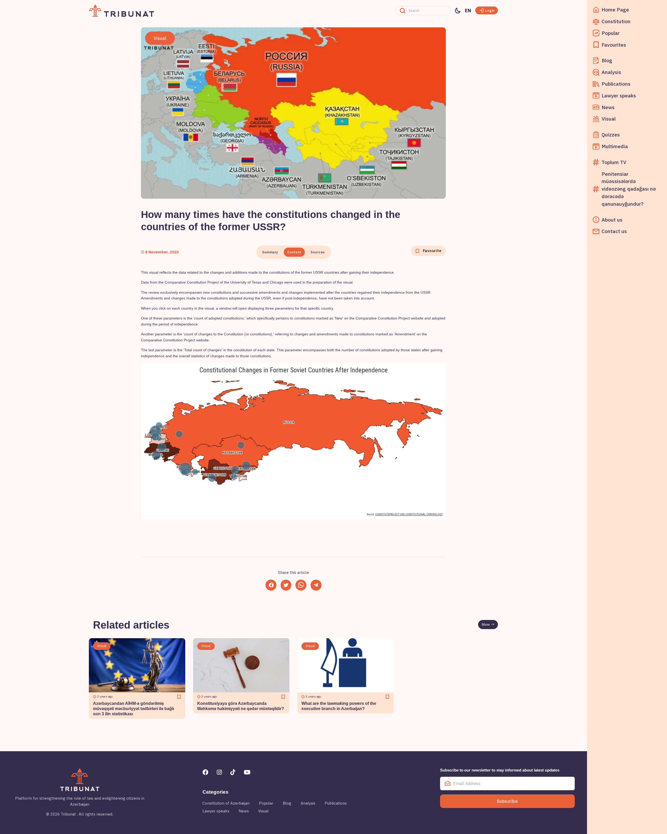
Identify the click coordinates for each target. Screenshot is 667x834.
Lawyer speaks (215, 810)
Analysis (308, 803)
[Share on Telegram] (316, 585)
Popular (266, 803)
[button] (486, 10)
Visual (263, 810)
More (486, 624)
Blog (287, 803)
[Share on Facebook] (270, 585)
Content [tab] (294, 252)
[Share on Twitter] (286, 585)
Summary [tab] (270, 252)
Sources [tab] (318, 252)
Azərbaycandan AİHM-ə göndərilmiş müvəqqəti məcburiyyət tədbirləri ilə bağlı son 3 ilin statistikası (133, 708)
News (244, 810)
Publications (336, 803)
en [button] (468, 10)
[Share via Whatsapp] (300, 585)
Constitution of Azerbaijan (226, 803)
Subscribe (507, 801)
